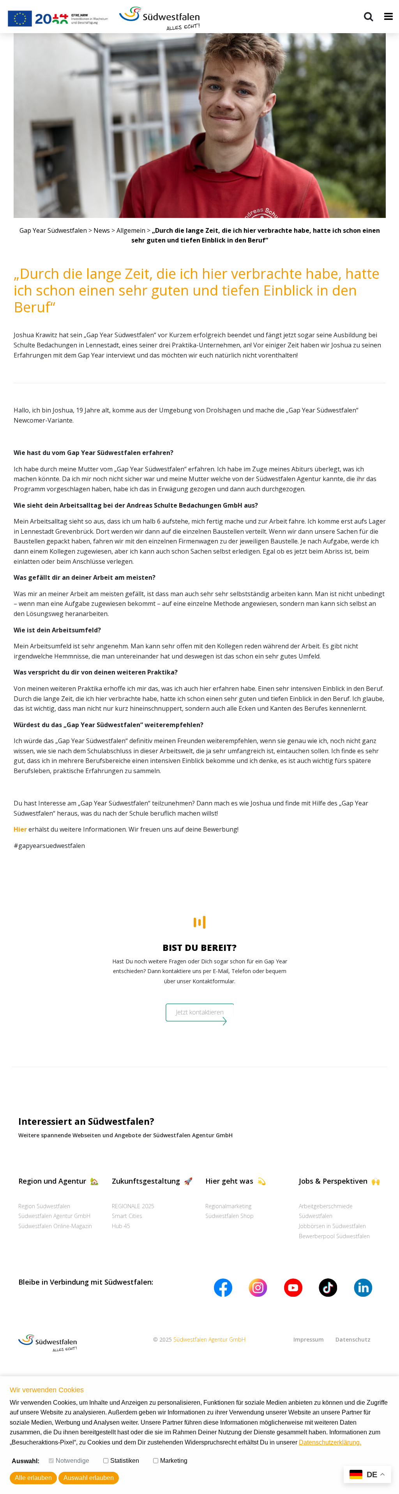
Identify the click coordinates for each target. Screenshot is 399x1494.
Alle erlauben (33, 1478)
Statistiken (124, 1460)
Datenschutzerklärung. (330, 1442)
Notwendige (72, 1460)
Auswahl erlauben (89, 1478)
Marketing (173, 1460)
